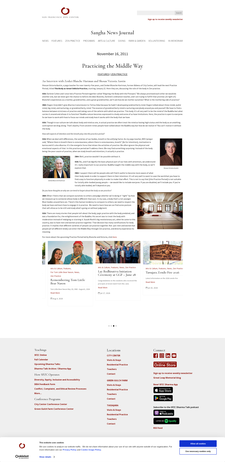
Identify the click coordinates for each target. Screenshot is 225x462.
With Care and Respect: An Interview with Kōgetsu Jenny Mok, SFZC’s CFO (166, 275)
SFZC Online (40, 355)
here (115, 237)
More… (38, 393)
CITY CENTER (113, 355)
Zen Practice (72, 41)
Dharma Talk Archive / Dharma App (52, 368)
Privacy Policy (70, 450)
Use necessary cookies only (198, 451)
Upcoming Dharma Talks (47, 364)
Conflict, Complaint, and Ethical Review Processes (60, 388)
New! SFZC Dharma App (165, 384)
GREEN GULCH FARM (117, 380)
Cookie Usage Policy (91, 450)
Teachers (112, 369)
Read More (56, 282)
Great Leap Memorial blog (167, 377)
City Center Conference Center (50, 404)
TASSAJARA (112, 405)
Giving (121, 41)
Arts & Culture (106, 41)
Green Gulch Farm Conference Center (54, 408)
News (45, 41)
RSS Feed (157, 428)
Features (56, 41)
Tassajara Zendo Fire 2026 (68, 272)
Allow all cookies (198, 444)
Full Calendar (41, 359)
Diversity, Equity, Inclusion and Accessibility (57, 379)
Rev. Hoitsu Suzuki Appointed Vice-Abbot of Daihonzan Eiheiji (116, 275)
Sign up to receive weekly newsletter (165, 19)
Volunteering (156, 41)
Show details (45, 457)
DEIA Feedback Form (44, 384)
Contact (111, 373)
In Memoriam (175, 41)
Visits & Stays (114, 360)
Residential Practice (117, 364)
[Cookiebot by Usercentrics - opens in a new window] (22, 457)
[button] (109, 326)
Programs (89, 41)
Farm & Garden (137, 41)
